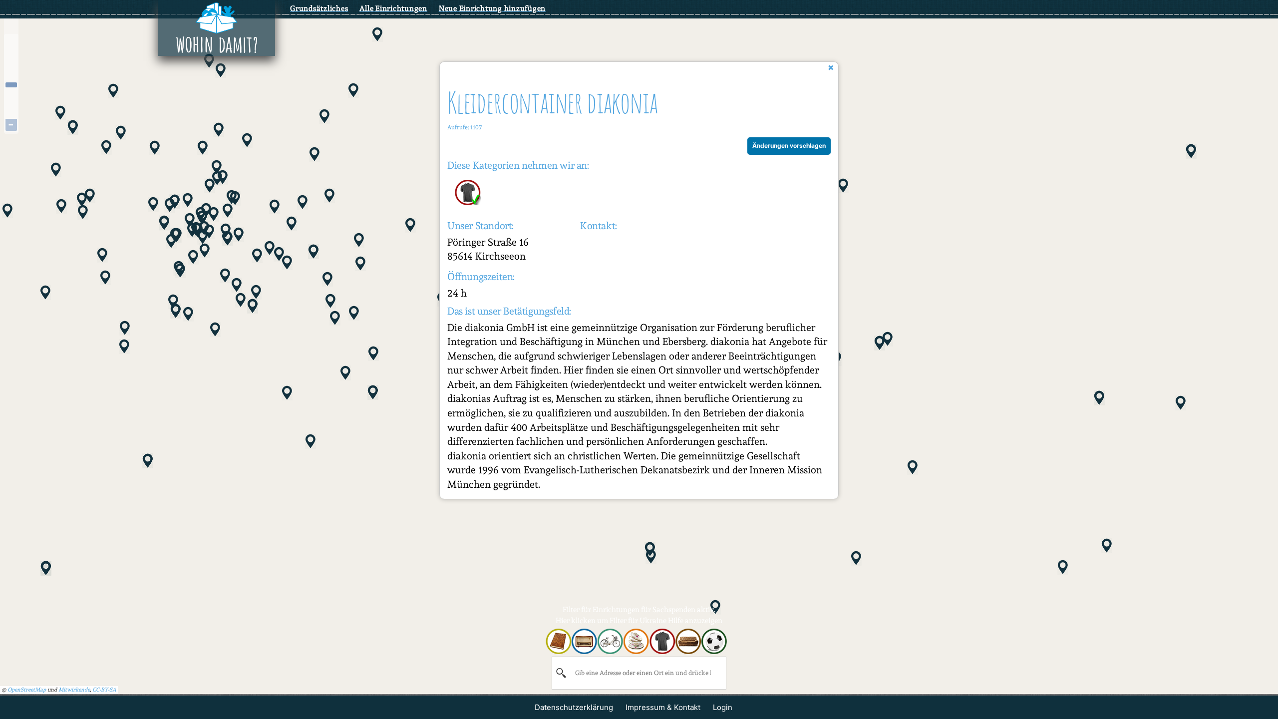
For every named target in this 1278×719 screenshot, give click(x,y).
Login (722, 707)
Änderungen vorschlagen (789, 145)
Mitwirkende (74, 690)
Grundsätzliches (319, 8)
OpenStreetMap (26, 690)
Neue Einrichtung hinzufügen (492, 8)
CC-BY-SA (104, 690)
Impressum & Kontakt (663, 707)
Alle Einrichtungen (393, 8)
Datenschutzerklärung (574, 707)
